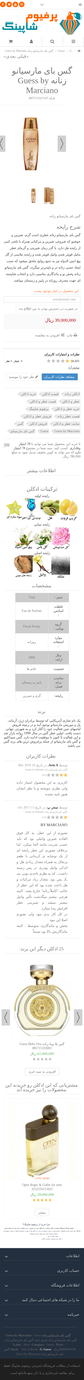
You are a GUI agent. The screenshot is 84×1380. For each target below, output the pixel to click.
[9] (51, 361)
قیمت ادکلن (50, 394)
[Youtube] (15, 4)
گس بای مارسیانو (23, 431)
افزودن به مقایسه (47, 335)
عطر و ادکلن (71, 401)
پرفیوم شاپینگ (39, 409)
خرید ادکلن (28, 394)
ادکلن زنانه (72, 394)
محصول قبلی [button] (62, 144)
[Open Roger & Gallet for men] (42, 1141)
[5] (60, 361)
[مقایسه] (80, 5)
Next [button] (6, 1017)
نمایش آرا (73, 367)
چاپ (70, 335)
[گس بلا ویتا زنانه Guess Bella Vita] (42, 1000)
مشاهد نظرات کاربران (59, 377)
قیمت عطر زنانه (68, 416)
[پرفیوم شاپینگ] (42, 23)
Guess (44, 431)
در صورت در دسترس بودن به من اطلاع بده (48, 308)
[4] (63, 361)
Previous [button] (78, 1017)
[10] (49, 361)
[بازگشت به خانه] (79, 51)
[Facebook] (3, 4)
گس (20, 423)
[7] (56, 361)
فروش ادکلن (38, 423)
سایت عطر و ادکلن (66, 423)
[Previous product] (23, 56)
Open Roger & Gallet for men (42, 1185)
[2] (67, 361)
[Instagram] (21, 4)
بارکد (52, 98)
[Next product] (10, 56)
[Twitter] (9, 4)
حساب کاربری (68, 1271)
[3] (65, 361)
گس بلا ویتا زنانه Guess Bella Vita (42, 1044)
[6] (58, 361)
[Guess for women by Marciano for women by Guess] (33, 195)
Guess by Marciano (67, 431)
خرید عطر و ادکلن (67, 409)
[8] (53, 361)
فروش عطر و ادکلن (37, 416)
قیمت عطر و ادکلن (43, 401)
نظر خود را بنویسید (22, 377)
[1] (70, 361)
